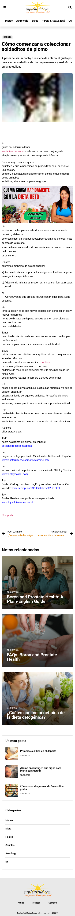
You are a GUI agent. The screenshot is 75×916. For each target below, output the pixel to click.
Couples (9, 845)
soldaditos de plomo (13, 151)
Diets (8, 828)
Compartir (7, 515)
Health (9, 836)
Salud (35, 20)
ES (6, 861)
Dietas (9, 20)
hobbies (45, 362)
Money (9, 820)
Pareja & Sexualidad (53, 20)
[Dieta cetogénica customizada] (37, 222)
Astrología (22, 20)
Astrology (10, 853)
